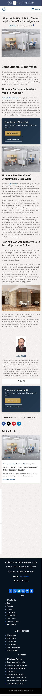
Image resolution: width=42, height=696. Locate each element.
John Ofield (12, 26)
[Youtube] (27, 591)
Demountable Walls (9, 464)
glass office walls (29, 417)
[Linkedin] (21, 381)
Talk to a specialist (13, 139)
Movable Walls (21, 464)
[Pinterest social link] (14, 424)
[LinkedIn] (29, 3)
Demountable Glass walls (10, 98)
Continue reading (9, 479)
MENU (37, 9)
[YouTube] (32, 3)
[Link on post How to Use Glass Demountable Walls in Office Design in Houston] (21, 447)
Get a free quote (12, 133)
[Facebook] (19, 3)
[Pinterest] (31, 591)
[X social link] (9, 424)
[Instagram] (25, 3)
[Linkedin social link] (19, 424)
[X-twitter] (15, 591)
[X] (22, 3)
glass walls (13, 184)
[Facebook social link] (4, 424)
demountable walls (10, 417)
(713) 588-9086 (24, 576)
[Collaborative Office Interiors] (10, 9)
